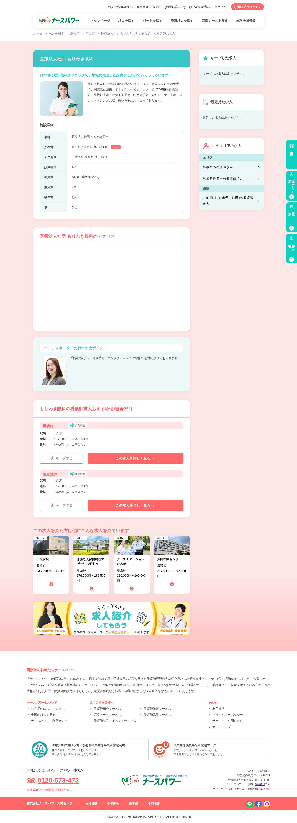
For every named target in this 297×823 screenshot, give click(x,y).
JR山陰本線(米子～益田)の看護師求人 (228, 201)
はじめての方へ (199, 7)
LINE (249, 804)
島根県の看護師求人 (218, 167)
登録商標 (260, 784)
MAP (115, 147)
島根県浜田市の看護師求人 (223, 179)
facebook (258, 804)
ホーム (37, 33)
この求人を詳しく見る (133, 458)
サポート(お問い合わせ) (169, 7)
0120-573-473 (58, 780)
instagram (267, 804)
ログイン (220, 7)
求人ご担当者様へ (120, 7)
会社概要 (143, 7)
